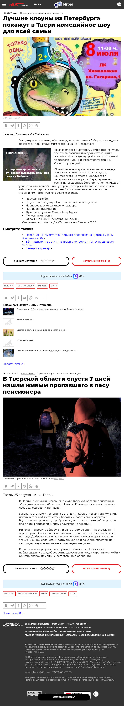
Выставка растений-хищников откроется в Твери (41, 330)
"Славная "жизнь (25, 340)
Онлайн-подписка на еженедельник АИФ (46, 628)
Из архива (59, 478)
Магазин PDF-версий (77, 624)
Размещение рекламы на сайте (41, 631)
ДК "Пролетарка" (11, 118)
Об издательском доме (37, 624)
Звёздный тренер (38, 248)
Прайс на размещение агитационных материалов (51, 635)
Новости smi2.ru (13, 363)
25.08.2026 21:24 (11, 373)
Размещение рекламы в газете (75, 631)
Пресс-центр (58, 624)
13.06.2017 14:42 (10, 13)
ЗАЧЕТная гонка (25, 319)
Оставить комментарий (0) (96, 261)
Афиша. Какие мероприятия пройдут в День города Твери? (47, 350)
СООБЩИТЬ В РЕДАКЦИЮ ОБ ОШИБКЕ (96, 635)
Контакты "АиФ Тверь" (80, 628)
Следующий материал (63, 697)
